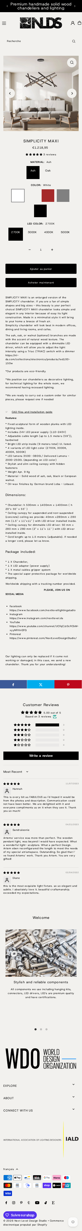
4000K (48, 232)
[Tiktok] (46, 1203)
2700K (15, 232)
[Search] (74, 41)
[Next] (75, 6)
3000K (32, 232)
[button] (34, 154)
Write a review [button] (41, 755)
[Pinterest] (21, 1203)
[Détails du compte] (73, 23)
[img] (11, 784)
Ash (33, 170)
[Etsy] (53, 1203)
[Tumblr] (29, 1203)
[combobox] (41, 41)
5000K (65, 232)
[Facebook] (6, 1203)
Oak (48, 170)
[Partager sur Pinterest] (68, 684)
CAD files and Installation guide (32, 412)
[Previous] (7, 6)
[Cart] (79, 23)
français (8, 1169)
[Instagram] (13, 1203)
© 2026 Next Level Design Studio (25, 1220)
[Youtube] (37, 1203)
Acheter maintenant (41, 282)
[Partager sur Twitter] (40, 684)
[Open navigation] (9, 23)
